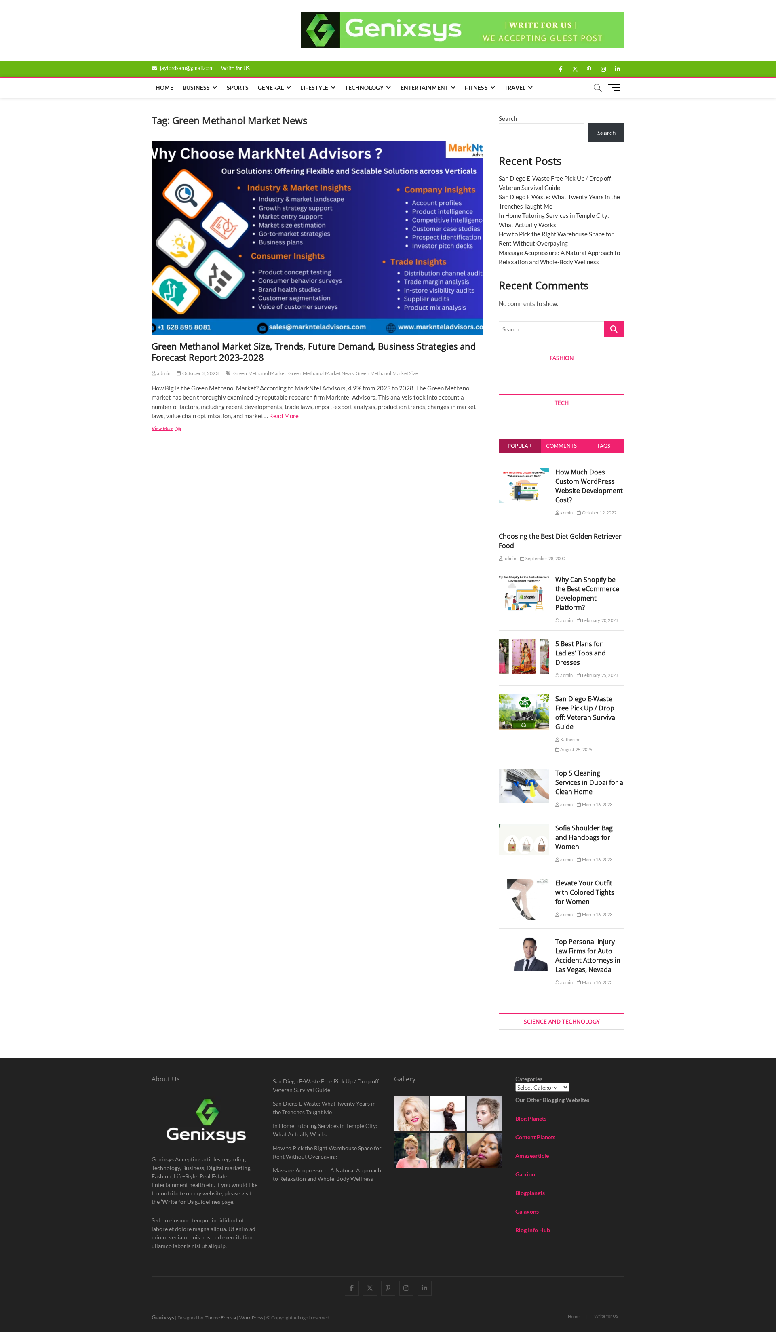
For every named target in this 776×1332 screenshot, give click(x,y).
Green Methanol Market (259, 373)
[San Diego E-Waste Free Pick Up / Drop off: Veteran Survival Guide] (524, 698)
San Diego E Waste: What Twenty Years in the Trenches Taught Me (324, 1107)
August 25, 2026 (575, 749)
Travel (514, 87)
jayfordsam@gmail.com (186, 68)
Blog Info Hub (532, 1230)
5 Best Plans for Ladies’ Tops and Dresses (580, 653)
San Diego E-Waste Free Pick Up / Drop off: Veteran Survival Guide (586, 712)
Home (164, 87)
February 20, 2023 (599, 620)
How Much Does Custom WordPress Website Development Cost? (589, 486)
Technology (364, 87)
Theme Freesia (220, 1318)
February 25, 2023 (599, 675)
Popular (519, 446)
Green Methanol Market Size (387, 373)
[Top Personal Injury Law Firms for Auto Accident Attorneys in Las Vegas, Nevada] (524, 941)
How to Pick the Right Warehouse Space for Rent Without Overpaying (327, 1152)
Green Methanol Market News (321, 373)
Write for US (235, 68)
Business (196, 87)
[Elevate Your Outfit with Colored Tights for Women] (524, 883)
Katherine (569, 739)
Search (508, 118)
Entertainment (425, 87)
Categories (528, 1078)
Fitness (476, 87)
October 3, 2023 (199, 373)
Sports (238, 87)
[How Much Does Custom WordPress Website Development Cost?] (524, 472)
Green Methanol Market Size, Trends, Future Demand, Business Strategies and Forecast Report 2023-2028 (314, 351)
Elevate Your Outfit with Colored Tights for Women (584, 892)
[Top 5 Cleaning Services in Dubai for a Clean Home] (524, 773)
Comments (561, 446)
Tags (603, 446)
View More (172, 429)
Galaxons (527, 1211)
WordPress (251, 1318)
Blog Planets (530, 1118)
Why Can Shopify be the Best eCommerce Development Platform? (587, 593)
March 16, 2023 (596, 804)
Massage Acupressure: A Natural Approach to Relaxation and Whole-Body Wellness (327, 1174)
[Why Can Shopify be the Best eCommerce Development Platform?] (524, 579)
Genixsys (163, 1317)
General (271, 87)
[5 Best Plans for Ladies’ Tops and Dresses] (524, 643)
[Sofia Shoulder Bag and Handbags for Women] (524, 828)
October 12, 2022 (598, 512)
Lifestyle (314, 87)
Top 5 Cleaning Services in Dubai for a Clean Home (589, 782)
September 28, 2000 (545, 558)
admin (163, 373)
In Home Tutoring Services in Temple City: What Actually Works (325, 1130)
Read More (284, 415)
